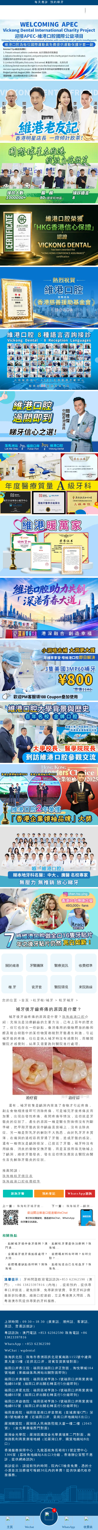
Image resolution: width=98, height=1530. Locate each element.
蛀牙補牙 (66, 1000)
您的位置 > (11, 1000)
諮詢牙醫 (18, 1193)
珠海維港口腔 (73, 1016)
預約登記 (49, 1193)
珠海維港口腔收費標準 (22, 1181)
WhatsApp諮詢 (80, 1193)
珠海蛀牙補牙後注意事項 (35, 1206)
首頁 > (27, 1000)
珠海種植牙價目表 (18, 1176)
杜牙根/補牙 (43, 1000)
